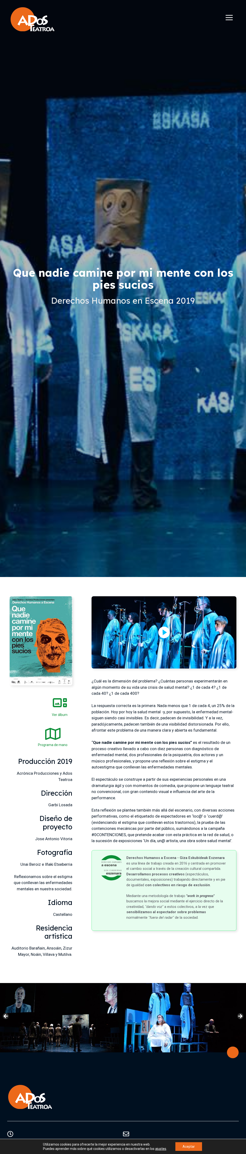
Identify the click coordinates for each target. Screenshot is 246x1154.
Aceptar (189, 1146)
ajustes (160, 1149)
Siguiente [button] (240, 1016)
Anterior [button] (6, 1016)
